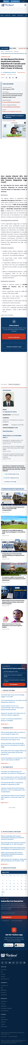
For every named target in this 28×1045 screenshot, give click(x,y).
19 (10, 886)
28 (17, 889)
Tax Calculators (4, 1010)
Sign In (23, 1)
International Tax (5, 979)
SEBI (2, 988)
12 (10, 883)
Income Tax (7, 15)
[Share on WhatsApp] (13, 77)
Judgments (3, 1006)
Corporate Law (8, 51)
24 (3, 889)
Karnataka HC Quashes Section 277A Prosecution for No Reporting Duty (13, 441)
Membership (4, 1026)
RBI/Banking (4, 990)
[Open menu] (25, 5)
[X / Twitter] (6, 962)
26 (10, 889)
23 (25, 886)
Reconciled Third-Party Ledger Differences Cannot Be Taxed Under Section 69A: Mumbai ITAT (13, 752)
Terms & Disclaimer (12, 1036)
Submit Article (4, 1019)
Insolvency (3, 992)
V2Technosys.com (5, 1034)
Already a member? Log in (14, 347)
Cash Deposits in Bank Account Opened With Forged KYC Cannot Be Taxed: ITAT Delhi (13, 797)
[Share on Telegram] (16, 77)
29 (21, 889)
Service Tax (20, 15)
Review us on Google (10, 481)
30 (25, 889)
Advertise (3, 1022)
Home (2, 15)
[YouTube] (9, 962)
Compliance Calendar (6, 1008)
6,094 (16, 427)
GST (2, 972)
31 (2, 892)
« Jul (2, 895)
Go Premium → (14, 684)
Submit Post (16, 1)
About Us (3, 1017)
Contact (3, 1024)
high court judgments (14, 384)
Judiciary (16, 51)
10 (2, 883)
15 (21, 883)
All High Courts (6, 111)
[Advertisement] (14, 32)
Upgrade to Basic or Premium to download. (14, 116)
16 (25, 883)
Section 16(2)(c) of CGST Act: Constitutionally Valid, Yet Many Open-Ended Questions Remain (12, 707)
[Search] (26, 15)
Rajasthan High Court (15, 111)
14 (17, 883)
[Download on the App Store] (19, 945)
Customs (3, 974)
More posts (4, 724)
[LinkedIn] (13, 962)
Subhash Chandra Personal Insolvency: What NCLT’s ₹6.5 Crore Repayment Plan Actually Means (13, 790)
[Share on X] (6, 77)
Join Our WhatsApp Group (12, 474)
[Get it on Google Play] (9, 945)
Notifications (4, 1001)
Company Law (4, 985)
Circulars (3, 1003)
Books (7, 1)
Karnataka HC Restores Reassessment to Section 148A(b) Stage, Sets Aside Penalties (13, 455)
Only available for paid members (12, 102)
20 (14, 886)
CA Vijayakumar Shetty (9, 72)
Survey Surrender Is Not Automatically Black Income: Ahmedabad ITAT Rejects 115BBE (13, 745)
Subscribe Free (7, 917)
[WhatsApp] (20, 962)
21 (17, 886)
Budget (14, 15)
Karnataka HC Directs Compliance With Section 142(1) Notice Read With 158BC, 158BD (14, 448)
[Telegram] (24, 962)
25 (6, 889)
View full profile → (8, 431)
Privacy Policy (4, 1036)
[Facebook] (2, 962)
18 (6, 886)
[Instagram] (17, 962)
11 (6, 883)
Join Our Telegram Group (12, 478)
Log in (13, 120)
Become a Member (14, 337)
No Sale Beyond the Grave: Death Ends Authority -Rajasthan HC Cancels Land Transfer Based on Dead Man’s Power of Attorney (13, 63)
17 (2, 886)
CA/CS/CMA (4, 994)
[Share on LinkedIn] (9, 77)
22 (21, 886)
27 (14, 889)
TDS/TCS (3, 976)
